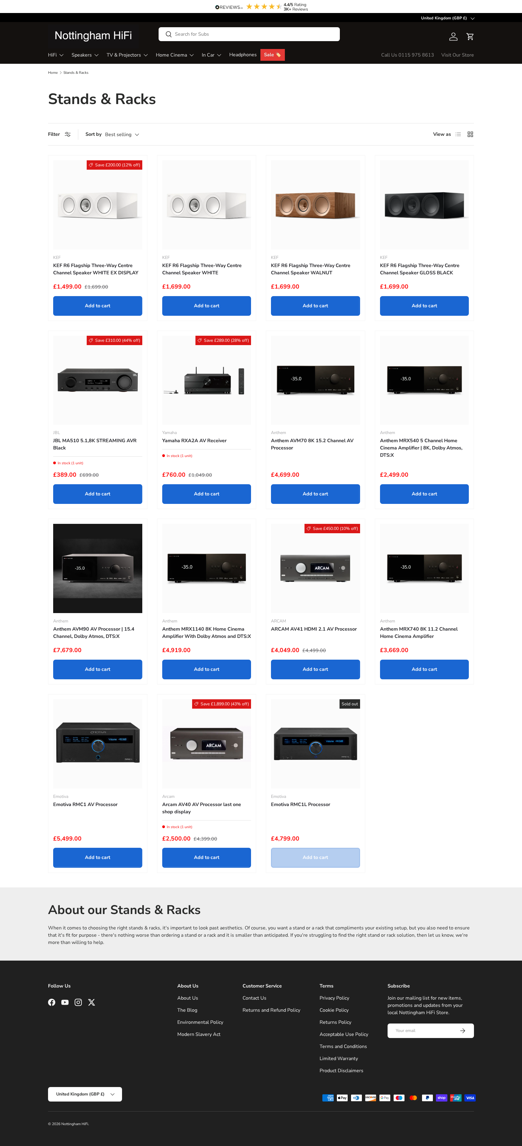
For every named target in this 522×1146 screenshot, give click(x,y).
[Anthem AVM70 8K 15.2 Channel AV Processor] (315, 380)
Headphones (243, 54)
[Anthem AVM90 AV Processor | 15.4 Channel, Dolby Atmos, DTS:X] (97, 568)
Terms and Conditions (343, 1046)
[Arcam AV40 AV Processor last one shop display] (206, 743)
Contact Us (254, 998)
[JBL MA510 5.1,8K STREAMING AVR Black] (97, 380)
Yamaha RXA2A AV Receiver (194, 440)
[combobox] (249, 34)
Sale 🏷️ (272, 54)
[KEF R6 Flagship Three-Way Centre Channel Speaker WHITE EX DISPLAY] (97, 205)
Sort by (93, 134)
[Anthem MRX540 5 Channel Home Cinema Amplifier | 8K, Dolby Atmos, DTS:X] (424, 380)
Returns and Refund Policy (271, 1010)
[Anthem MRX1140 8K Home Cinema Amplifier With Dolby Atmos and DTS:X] (206, 568)
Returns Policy (335, 1022)
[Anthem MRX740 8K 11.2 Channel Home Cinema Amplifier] (424, 568)
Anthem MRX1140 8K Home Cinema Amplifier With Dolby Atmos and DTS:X (206, 633)
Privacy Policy (334, 998)
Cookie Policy (334, 1010)
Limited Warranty (339, 1058)
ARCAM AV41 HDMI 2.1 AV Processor (314, 629)
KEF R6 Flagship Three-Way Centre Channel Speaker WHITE (202, 269)
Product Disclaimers (341, 1070)
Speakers (82, 55)
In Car (208, 55)
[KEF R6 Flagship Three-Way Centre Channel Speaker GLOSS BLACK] (424, 205)
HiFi (52, 55)
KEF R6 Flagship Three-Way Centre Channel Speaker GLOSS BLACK (419, 269)
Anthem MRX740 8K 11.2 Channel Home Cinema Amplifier (419, 633)
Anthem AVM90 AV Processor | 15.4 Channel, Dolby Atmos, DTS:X (93, 633)
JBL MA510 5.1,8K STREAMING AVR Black (95, 444)
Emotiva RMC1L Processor (300, 804)
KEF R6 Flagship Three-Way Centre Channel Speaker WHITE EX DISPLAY (95, 269)
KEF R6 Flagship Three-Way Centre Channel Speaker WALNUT (310, 269)
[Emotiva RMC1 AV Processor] (97, 743)
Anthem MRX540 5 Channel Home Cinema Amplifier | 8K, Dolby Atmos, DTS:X (421, 448)
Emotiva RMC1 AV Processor (85, 804)
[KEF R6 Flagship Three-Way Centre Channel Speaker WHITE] (206, 205)
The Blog (187, 1010)
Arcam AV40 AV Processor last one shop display (201, 808)
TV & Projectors (124, 55)
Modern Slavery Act (199, 1034)
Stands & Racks (76, 72)
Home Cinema (171, 55)
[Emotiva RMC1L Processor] (315, 743)
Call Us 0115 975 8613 (407, 55)
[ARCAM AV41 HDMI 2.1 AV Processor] (315, 568)
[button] (470, 36)
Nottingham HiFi (74, 1124)
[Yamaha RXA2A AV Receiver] (206, 380)
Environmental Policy (200, 1022)
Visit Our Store (457, 55)
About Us (187, 998)
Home (53, 72)
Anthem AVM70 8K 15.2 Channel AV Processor (312, 444)
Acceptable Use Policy (344, 1034)
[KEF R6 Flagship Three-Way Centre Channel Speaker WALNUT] (315, 205)
